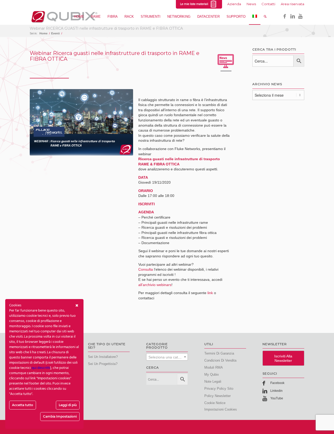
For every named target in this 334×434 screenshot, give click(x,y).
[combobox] (167, 357)
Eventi (55, 33)
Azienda (234, 4)
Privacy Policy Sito (218, 388)
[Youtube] (300, 16)
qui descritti (41, 368)
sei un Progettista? (102, 364)
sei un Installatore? (103, 357)
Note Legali (212, 381)
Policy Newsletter (217, 396)
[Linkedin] (292, 16)
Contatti (268, 4)
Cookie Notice (214, 403)
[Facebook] (285, 16)
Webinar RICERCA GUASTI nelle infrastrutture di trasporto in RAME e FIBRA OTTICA (106, 28)
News (251, 4)
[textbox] (167, 357)
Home (43, 33)
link (210, 293)
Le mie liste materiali (195, 4)
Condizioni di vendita (220, 360)
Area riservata (292, 4)
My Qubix (211, 374)
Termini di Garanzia (219, 353)
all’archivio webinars (154, 285)
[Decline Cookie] (76, 305)
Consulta (145, 269)
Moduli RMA (213, 367)
